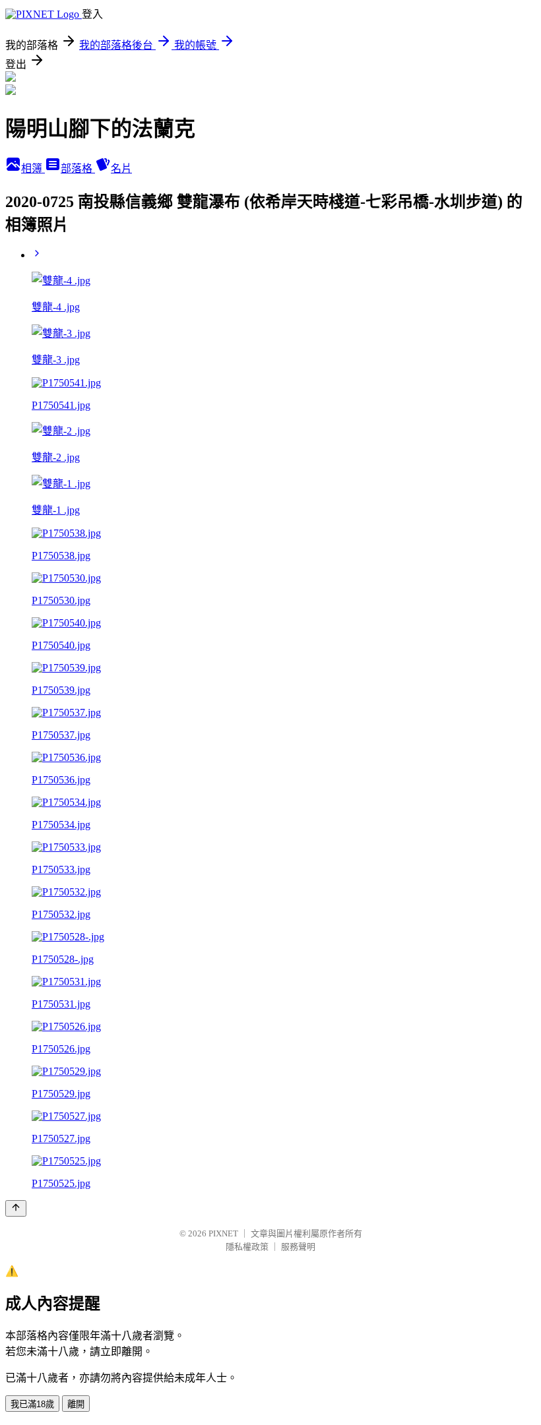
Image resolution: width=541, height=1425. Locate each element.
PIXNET (223, 1233)
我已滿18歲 (32, 1404)
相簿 (33, 168)
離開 (75, 1404)
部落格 (78, 168)
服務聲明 (298, 1247)
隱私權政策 (247, 1247)
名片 (121, 168)
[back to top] (15, 1208)
